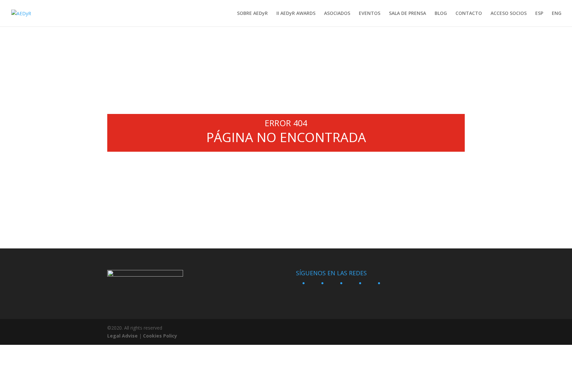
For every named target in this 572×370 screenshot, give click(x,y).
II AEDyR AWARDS (295, 13)
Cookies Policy (160, 336)
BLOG (441, 13)
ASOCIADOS (337, 13)
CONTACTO (468, 13)
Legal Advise (122, 336)
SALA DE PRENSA (407, 13)
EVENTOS (369, 13)
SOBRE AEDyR (252, 13)
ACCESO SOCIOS (509, 13)
